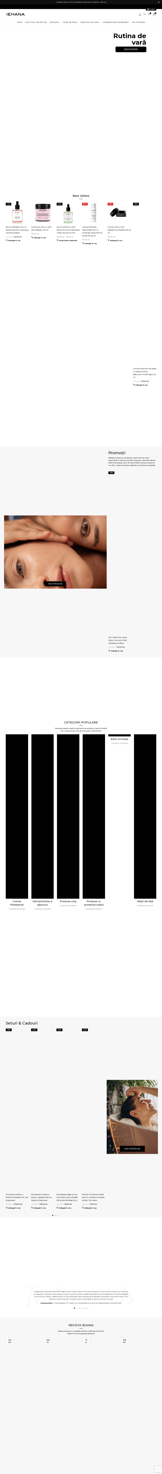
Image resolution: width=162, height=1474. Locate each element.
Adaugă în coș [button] (14, 241)
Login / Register (140, 14)
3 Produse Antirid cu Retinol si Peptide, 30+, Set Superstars (17, 1197)
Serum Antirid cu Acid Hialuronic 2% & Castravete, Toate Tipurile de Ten (68, 230)
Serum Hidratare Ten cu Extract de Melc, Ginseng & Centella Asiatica (17, 230)
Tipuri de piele (69, 22)
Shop (19, 22)
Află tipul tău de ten (36, 22)
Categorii (54, 22)
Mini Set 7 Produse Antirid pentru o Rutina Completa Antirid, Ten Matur (93, 1197)
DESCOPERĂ (131, 49)
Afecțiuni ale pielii (90, 22)
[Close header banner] (158, 2)
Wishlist (150, 13)
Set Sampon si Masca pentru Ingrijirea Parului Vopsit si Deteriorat (41, 1197)
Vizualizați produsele (17, 909)
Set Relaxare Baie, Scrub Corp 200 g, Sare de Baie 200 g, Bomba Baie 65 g (67, 1197)
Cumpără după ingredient (116, 22)
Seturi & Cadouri (22, 1023)
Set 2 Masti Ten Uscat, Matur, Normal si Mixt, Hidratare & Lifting (117, 640)
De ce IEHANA (138, 22)
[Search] (144, 14)
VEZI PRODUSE (55, 584)
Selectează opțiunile (68, 241)
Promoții (117, 452)
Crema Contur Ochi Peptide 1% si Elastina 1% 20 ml (119, 230)
